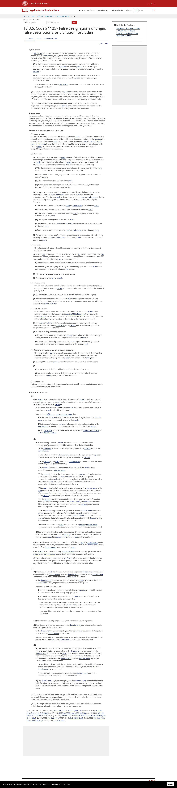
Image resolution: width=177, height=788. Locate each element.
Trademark (43, 583)
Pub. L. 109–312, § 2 (75, 718)
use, (57, 461)
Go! (74, 22)
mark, (39, 146)
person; (87, 457)
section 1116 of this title (75, 314)
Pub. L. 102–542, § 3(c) (39, 713)
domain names (87, 510)
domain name (67, 414)
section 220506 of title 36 (47, 433)
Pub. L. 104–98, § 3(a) (78, 713)
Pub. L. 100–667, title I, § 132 (73, 711)
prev (101, 44)
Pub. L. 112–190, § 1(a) (35, 720)
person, (67, 358)
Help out (128, 10)
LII (24, 16)
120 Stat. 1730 (99, 718)
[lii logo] (45, 10)
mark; (83, 338)
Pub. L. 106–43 (35, 715)
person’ (46, 495)
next (106, 44)
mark (77, 136)
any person (63, 84)
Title (25, 22)
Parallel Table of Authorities (127, 33)
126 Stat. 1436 (59, 720)
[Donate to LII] (135, 10)
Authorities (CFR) (51, 38)
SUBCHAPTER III (63, 16)
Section (50, 22)
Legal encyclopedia (117, 10)
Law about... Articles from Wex (128, 28)
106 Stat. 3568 (64, 713)
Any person (38, 53)
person (63, 66)
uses (38, 56)
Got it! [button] (170, 784)
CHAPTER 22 (49, 16)
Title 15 (40, 16)
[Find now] (155, 10)
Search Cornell (151, 4)
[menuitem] (82, 10)
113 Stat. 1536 (53, 718)
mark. (58, 197)
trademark (48, 430)
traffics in (49, 414)
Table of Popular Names (125, 31)
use (85, 141)
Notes (39, 38)
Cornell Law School (38, 3)
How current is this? (124, 36)
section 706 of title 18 (91, 430)
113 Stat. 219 (66, 715)
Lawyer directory (102, 10)
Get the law (91, 10)
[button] (154, 10)
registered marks (50, 304)
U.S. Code (31, 16)
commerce (46, 56)
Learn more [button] (66, 784)
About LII (82, 10)
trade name (60, 195)
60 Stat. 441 (57, 711)
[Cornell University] (25, 3)
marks (74, 299)
